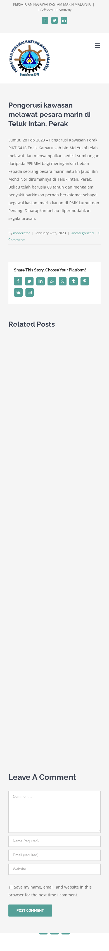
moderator (21, 233)
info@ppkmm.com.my (55, 9)
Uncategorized (82, 233)
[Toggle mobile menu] (98, 45)
